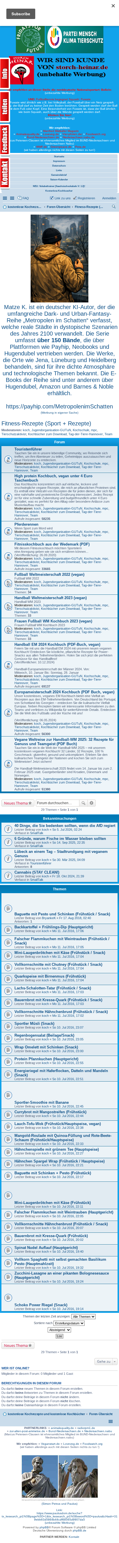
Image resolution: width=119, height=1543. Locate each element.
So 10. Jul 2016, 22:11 (67, 1206)
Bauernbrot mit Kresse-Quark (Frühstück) (51, 1236)
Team (108, 434)
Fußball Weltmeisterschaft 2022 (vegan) (49, 574)
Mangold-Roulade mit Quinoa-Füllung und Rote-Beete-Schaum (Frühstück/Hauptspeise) (62, 1137)
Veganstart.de (50, 1443)
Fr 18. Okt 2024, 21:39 (68, 876)
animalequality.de (62, 1428)
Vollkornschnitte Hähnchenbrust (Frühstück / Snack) (61, 1012)
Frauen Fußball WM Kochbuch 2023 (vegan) (53, 621)
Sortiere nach (43, 1323)
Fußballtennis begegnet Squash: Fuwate (59, 99)
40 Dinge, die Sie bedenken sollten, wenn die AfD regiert (64, 825)
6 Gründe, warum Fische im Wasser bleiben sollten (60, 838)
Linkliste (12, 198)
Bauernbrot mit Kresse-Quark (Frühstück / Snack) (58, 1000)
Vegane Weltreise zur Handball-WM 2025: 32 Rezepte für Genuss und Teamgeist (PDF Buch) (64, 741)
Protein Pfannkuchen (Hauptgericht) (46, 1059)
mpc (94, 430)
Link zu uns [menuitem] (63, 198)
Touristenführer (28, 449)
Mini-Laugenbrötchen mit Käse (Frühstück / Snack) (59, 953)
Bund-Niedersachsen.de (43, 137)
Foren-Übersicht (101, 1414)
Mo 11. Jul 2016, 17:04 (68, 956)
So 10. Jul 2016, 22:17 (67, 1177)
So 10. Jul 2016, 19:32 (67, 1267)
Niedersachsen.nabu (98, 1431)
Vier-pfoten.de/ (72, 134)
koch (26, 430)
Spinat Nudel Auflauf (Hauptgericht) (46, 1247)
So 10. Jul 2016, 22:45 (67, 1106)
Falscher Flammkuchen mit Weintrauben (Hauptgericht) (63, 1212)
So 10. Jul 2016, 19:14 (67, 1309)
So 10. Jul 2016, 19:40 (67, 1251)
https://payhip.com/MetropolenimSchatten (59, 406)
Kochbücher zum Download (47, 434)
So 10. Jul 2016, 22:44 (67, 1116)
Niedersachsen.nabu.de (79, 137)
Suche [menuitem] (114, 207)
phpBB (44, 1527)
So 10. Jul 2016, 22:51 (67, 1079)
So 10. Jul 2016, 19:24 (67, 1281)
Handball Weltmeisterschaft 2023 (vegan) (50, 598)
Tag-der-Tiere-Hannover (85, 434)
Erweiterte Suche (92, 803)
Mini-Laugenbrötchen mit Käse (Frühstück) (52, 1203)
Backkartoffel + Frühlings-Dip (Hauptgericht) (53, 927)
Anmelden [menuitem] (109, 198)
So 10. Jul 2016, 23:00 (67, 1051)
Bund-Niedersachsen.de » (66, 1431)
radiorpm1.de (86, 1428)
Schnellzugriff (5, 198)
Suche (83, 803)
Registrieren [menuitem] (86, 198)
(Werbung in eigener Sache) (59, 412)
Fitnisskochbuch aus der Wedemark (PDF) (52, 544)
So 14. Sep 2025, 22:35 (68, 842)
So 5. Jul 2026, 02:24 (67, 829)
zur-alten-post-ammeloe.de (27, 1431)
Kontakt (74, 1536)
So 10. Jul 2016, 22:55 (67, 1063)
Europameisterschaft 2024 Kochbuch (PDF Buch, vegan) (64, 692)
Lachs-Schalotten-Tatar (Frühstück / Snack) (52, 988)
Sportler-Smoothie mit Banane (41, 1102)
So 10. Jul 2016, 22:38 (67, 1127)
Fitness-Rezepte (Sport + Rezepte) (46, 423)
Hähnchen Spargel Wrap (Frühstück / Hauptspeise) (59, 1161)
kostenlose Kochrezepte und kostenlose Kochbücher (46, 1414)
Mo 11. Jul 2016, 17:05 (68, 947)
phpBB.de (79, 1530)
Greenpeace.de (61, 146)
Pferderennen (26, 524)
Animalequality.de (28, 134)
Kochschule (81, 430)
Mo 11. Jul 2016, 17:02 (68, 1015)
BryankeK (49, 918)
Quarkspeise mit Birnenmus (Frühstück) (50, 976)
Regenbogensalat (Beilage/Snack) (44, 1035)
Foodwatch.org (96, 134)
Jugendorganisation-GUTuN (51, 430)
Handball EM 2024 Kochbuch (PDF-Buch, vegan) (57, 644)
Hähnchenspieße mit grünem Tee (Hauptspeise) (56, 1149)
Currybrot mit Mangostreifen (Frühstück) (50, 1112)
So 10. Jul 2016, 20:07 (67, 1228)
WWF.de (41, 146)
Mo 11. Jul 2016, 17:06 (68, 931)
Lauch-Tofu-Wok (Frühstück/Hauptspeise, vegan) (57, 1124)
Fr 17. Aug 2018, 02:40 (75, 918)
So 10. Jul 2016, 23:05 (67, 1039)
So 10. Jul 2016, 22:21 (67, 1165)
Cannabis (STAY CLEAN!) (36, 872)
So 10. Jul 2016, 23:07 (67, 1027)
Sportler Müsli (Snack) (34, 1023)
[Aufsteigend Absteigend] (59, 1329)
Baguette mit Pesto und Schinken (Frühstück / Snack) (62, 914)
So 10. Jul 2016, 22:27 (67, 1153)
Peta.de (80, 146)
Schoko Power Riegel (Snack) (40, 1305)
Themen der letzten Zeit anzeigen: (47, 1316)
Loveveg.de (51, 134)
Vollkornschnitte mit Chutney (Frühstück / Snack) (58, 964)
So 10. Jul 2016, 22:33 (67, 1144)
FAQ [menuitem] (26, 198)
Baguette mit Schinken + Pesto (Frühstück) (52, 1173)
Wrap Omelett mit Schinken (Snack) (46, 1047)
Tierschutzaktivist (13, 434)
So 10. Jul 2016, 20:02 (67, 1239)
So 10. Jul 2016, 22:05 (67, 1216)
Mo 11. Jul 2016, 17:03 (68, 992)
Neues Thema (16, 803)
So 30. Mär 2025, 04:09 (68, 860)
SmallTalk (36, 833)
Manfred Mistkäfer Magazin (61, 130)
